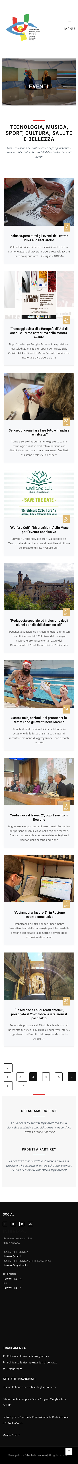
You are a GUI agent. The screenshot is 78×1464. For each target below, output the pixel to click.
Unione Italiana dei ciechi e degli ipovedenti (29, 1387)
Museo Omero (11, 1435)
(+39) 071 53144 (12, 1278)
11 (8, 1086)
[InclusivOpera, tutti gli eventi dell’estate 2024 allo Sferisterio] (39, 180)
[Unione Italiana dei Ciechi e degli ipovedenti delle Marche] (30, 25)
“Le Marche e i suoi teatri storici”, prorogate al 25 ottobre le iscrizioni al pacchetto (39, 1014)
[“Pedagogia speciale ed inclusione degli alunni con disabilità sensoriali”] (39, 565)
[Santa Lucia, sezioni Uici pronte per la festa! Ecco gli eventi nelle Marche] (39, 662)
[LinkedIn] (13, 1224)
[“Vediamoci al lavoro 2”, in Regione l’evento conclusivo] (39, 857)
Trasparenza (14, 1369)
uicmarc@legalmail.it (15, 1265)
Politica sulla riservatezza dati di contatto (32, 1362)
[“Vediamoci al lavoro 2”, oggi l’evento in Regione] (39, 760)
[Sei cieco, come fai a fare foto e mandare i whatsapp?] (39, 375)
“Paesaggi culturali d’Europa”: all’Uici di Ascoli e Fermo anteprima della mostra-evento (39, 333)
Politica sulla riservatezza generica (28, 1356)
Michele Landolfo (37, 1455)
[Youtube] (30, 1224)
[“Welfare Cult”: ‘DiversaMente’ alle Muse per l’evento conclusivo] (39, 472)
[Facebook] (5, 1224)
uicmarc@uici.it (12, 1256)
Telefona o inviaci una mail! (39, 1132)
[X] (21, 1224)
